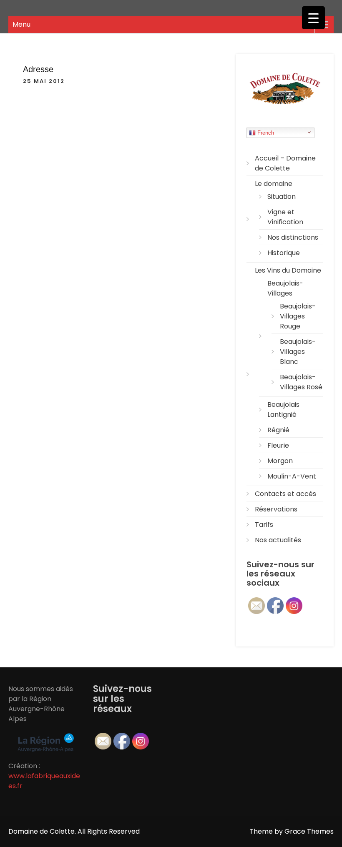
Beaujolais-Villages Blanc (298, 351)
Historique (283, 253)
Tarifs (264, 524)
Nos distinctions (292, 237)
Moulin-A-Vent (291, 476)
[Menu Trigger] (313, 17)
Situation (281, 196)
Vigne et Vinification (285, 217)
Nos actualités (278, 540)
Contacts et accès (285, 494)
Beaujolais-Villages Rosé (301, 382)
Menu (21, 24)
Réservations (276, 509)
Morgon (280, 461)
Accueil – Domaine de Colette (285, 163)
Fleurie (278, 445)
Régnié (278, 430)
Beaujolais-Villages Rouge (298, 316)
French (265, 133)
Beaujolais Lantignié (283, 409)
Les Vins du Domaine (288, 270)
